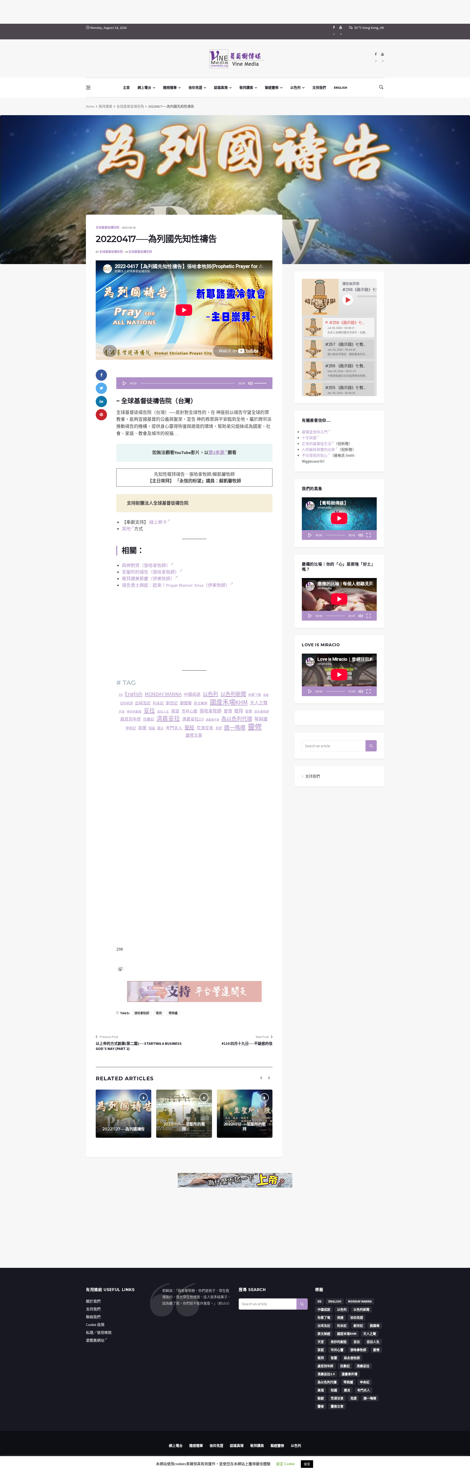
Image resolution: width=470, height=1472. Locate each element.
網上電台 (144, 87)
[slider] (261, 381)
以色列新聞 (233, 694)
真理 (142, 728)
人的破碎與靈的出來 (318, 449)
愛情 (228, 711)
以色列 (295, 87)
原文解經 (201, 703)
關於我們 (93, 1301)
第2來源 (216, 452)
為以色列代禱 (236, 718)
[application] (194, 383)
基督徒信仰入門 (315, 432)
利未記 (158, 703)
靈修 (255, 727)
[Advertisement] (235, 11)
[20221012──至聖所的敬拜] (244, 1114)
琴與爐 (261, 719)
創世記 (172, 703)
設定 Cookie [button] (285, 1463)
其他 (126, 529)
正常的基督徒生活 (316, 443)
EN (121, 695)
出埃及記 (143, 703)
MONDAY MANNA (163, 694)
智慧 (248, 711)
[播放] (124, 383)
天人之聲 (259, 703)
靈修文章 (194, 735)
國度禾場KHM (229, 702)
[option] (339, 327)
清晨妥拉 (168, 718)
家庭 (175, 711)
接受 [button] (307, 1464)
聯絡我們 (93, 1317)
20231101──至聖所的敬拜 (184, 1127)
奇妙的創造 (134, 711)
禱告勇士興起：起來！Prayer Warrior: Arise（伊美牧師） (176, 585)
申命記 (131, 728)
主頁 (126, 87)
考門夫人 (174, 728)
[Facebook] (333, 31)
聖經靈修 (272, 87)
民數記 (148, 719)
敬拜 (238, 711)
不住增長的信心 (315, 455)
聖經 (189, 728)
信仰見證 (195, 87)
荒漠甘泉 (205, 728)
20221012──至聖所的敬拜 (244, 1127)
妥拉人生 (163, 711)
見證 (218, 728)
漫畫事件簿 (212, 719)
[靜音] (250, 383)
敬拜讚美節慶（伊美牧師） (148, 578)
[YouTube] (340, 31)
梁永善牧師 (261, 711)
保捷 (266, 695)
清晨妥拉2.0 (192, 719)
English (133, 694)
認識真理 (221, 87)
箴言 (160, 728)
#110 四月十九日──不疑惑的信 (247, 1043)
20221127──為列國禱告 (123, 1129)
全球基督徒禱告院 (130, 106)
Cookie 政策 (95, 1324)
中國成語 (192, 694)
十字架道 (309, 437)
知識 (152, 728)
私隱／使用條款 (99, 1332)
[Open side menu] (88, 87)
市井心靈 (189, 711)
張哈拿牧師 (211, 711)
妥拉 (149, 710)
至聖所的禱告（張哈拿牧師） (150, 572)
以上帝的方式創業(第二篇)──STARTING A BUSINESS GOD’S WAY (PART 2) (139, 1046)
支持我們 (319, 87)
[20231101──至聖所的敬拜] (184, 1114)
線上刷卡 (158, 522)
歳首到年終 (130, 719)
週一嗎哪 (235, 727)
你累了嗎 (254, 695)
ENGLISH (340, 87)
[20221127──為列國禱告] (123, 1114)
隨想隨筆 (170, 87)
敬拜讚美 (246, 87)
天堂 (122, 711)
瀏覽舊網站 (95, 1340)
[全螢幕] (368, 535)
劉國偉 (186, 703)
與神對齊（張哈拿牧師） (146, 565)
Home (90, 106)
